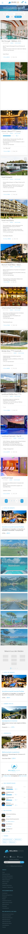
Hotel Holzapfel (7, 177)
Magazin (4, 898)
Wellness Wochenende (7, 839)
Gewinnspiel (4, 883)
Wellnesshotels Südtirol (6, 923)
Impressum (4, 887)
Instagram (21, 857)
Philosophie (4, 906)
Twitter (6, 857)
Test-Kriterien (4, 893)
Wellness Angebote (6, 879)
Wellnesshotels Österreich (7, 917)
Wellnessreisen (12, 842)
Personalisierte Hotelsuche (7, 878)
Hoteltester (4, 897)
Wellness (4, 842)
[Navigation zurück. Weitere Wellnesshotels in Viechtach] (6, 501)
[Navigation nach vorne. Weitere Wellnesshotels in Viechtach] (21, 501)
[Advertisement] (14, 95)
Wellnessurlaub (18, 839)
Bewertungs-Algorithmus (7, 895)
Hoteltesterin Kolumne (6, 900)
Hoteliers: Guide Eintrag (7, 885)
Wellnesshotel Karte (6, 874)
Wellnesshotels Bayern (6, 915)
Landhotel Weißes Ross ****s (11, 394)
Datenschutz (10, 887)
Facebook (13, 857)
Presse (3, 872)
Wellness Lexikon (5, 881)
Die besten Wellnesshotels (7, 876)
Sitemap (4, 927)
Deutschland (18, 43)
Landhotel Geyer (7, 478)
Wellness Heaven (5, 904)
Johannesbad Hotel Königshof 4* (13, 308)
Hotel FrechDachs (8, 220)
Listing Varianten (5, 908)
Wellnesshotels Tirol (6, 919)
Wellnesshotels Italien (6, 921)
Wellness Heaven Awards (7, 902)
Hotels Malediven (5, 925)
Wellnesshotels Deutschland (7, 914)
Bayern (11, 43)
